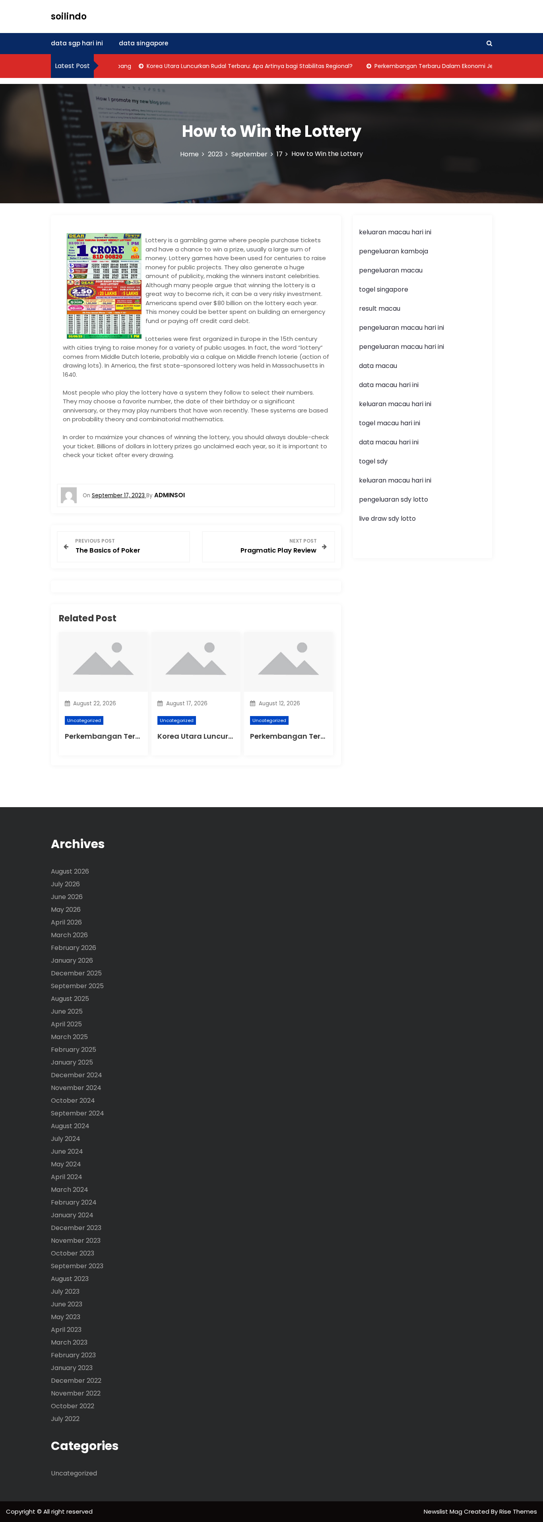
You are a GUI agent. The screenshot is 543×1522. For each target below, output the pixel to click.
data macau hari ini (389, 442)
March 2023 (69, 1342)
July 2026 (65, 884)
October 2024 (73, 1100)
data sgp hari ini (77, 43)
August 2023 (70, 1278)
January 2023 (72, 1367)
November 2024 (76, 1087)
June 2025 (67, 1011)
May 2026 (66, 909)
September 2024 (77, 1113)
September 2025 (77, 986)
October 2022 (72, 1406)
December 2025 (76, 973)
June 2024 (67, 1151)
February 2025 (73, 1049)
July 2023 (65, 1291)
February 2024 (74, 1202)
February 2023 (73, 1355)
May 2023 (65, 1317)
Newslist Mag (444, 1511)
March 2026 (69, 935)
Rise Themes (518, 1511)
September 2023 (77, 1266)
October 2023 (72, 1253)
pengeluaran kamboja (393, 251)
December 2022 (76, 1380)
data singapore (143, 43)
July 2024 (65, 1138)
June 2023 (66, 1304)
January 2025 (72, 1062)
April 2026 (66, 922)
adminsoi (169, 495)
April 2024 (66, 1176)
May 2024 (66, 1164)
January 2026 (72, 960)
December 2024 (76, 1075)
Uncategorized (84, 720)
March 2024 (69, 1189)
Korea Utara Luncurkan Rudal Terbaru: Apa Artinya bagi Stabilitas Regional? (232, 66)
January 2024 (72, 1215)
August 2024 (70, 1126)
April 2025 (66, 1024)
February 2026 (73, 947)
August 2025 (70, 998)
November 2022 (76, 1393)
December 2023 (76, 1227)
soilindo (69, 16)
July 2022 (65, 1418)
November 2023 (76, 1240)
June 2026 (67, 896)
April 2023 (66, 1329)
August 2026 (70, 871)
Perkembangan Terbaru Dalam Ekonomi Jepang (423, 66)
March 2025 (69, 1036)
